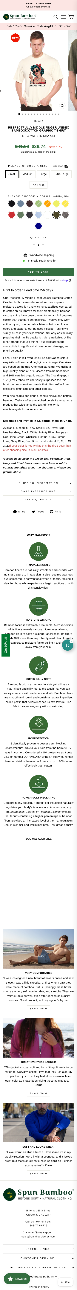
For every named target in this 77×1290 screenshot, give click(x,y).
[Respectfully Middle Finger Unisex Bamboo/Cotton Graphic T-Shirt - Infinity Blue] (23, 904)
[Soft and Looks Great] (38, 1123)
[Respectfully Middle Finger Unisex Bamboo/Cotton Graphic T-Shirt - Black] (5, 900)
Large (43, 173)
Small (12, 173)
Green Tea (38, 203)
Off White (47, 215)
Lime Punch (56, 203)
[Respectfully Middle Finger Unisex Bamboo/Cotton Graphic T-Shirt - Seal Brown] (14, 900)
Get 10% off (5, 645)
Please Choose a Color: (38, 196)
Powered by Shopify (38, 1287)
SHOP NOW (62, 26)
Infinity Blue (38, 215)
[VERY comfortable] (38, 949)
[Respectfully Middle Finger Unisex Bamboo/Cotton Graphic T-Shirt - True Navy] (20, 907)
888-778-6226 (38, 1225)
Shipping (26, 152)
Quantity (38, 237)
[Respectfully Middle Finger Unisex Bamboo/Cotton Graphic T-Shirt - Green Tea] (18, 900)
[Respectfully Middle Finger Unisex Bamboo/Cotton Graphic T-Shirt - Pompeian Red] (10, 904)
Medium (27, 173)
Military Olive (56, 215)
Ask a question (38, 499)
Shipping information (38, 483)
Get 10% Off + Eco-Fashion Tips (37, 1267)
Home (37, 121)
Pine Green (20, 215)
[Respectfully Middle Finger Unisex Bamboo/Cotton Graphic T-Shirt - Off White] (27, 904)
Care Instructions (38, 491)
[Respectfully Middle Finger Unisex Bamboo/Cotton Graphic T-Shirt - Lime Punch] (27, 900)
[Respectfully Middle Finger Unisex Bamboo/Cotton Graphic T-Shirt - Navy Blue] (18, 904)
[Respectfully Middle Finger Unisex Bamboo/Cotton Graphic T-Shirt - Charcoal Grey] (16, 907)
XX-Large (39, 184)
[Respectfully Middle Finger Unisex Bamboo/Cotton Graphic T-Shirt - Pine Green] (14, 904)
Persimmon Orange (47, 203)
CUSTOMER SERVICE (38, 1258)
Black (11, 203)
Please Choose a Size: (36, 166)
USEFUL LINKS (38, 1249)
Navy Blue (29, 215)
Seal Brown (29, 203)
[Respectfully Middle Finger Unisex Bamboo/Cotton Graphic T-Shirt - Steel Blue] (10, 900)
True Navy (38, 226)
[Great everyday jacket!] (38, 1038)
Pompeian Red (11, 215)
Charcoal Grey (65, 215)
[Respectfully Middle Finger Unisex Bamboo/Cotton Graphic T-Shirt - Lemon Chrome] (5, 904)
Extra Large (61, 173)
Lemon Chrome (65, 203)
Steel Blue (20, 203)
